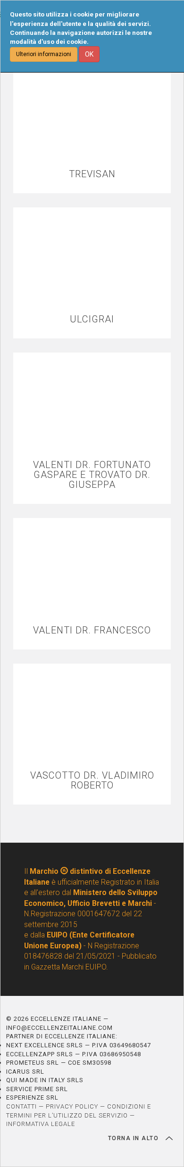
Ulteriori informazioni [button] (43, 54)
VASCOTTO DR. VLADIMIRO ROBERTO (92, 780)
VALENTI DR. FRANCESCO (92, 630)
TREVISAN (92, 174)
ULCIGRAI (92, 319)
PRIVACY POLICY (72, 1106)
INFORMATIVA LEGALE (40, 1123)
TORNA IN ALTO (134, 1138)
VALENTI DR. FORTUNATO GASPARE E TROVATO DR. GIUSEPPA (92, 475)
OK (89, 54)
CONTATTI (21, 1106)
